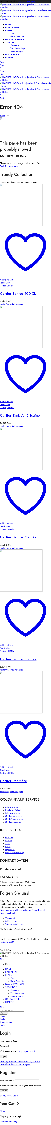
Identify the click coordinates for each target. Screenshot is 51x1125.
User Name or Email (9, 1041)
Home (2, 115)
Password (5, 1046)
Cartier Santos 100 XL (18, 293)
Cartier (3, 285)
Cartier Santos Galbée (18, 537)
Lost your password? (26, 1051)
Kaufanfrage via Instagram (11, 304)
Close (2, 959)
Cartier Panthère (13, 781)
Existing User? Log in (9, 1095)
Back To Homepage (9, 166)
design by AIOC (7, 942)
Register (4, 1091)
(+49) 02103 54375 (27, 1)
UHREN (10, 285)
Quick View (5, 282)
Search (3, 1013)
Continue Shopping (8, 1121)
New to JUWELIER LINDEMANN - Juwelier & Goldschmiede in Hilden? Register (20, 1063)
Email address (7, 1080)
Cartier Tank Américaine (20, 415)
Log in (3, 1057)
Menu (2, 74)
